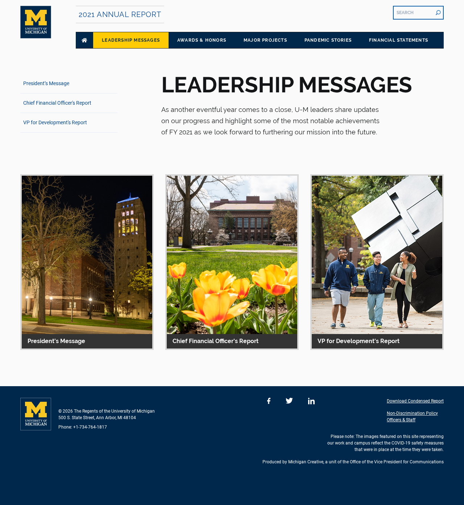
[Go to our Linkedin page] (311, 401)
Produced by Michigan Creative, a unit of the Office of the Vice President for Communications (353, 461)
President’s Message (46, 83)
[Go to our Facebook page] (268, 401)
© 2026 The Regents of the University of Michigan (106, 411)
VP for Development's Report (55, 122)
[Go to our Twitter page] (289, 401)
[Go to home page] (84, 40)
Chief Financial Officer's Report (57, 103)
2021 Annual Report (120, 14)
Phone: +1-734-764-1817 (82, 427)
